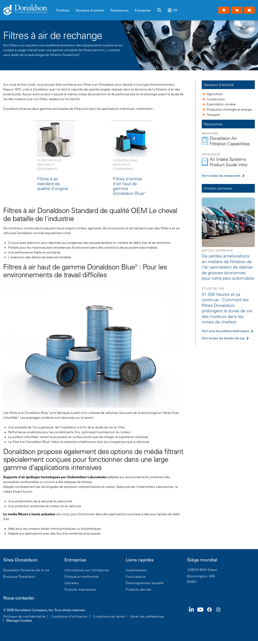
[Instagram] (219, 615)
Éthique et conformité (81, 576)
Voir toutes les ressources (221, 175)
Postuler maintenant (80, 589)
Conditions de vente (109, 616)
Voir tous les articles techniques (225, 331)
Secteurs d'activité (90, 10)
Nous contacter (18, 598)
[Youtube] (202, 615)
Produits (62, 10)
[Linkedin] (193, 615)
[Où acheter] (223, 10)
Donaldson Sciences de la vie (26, 570)
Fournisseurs (136, 576)
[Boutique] (236, 10)
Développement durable (145, 583)
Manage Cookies (19, 620)
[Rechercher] (159, 10)
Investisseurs (136, 570)
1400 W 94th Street (202, 570)
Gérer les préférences (147, 616)
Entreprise (143, 10)
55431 (192, 582)
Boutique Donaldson (19, 576)
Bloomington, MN (201, 576)
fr (175, 10)
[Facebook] (211, 615)
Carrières (71, 583)
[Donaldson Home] (28, 10)
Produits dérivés (138, 589)
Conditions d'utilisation (69, 616)
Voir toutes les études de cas (223, 338)
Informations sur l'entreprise (86, 570)
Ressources (119, 10)
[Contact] (249, 10)
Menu (57, 3)
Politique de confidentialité (24, 616)
